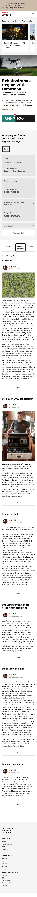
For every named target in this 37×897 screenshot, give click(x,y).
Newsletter (5, 849)
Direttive (4, 875)
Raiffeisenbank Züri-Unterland (13, 95)
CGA (3, 878)
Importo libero (14, 171)
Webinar (4, 858)
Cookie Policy (6, 880)
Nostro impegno (7, 844)
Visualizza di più (18, 233)
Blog (3, 846)
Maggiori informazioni (17, 8)
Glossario (4, 863)
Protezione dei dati (7, 883)
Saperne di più (7, 109)
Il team (4, 841)
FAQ (3, 861)
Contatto (4, 866)
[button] (32, 13)
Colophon (5, 885)
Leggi (18, 387)
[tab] (6, 149)
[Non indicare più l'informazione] (33, 5)
